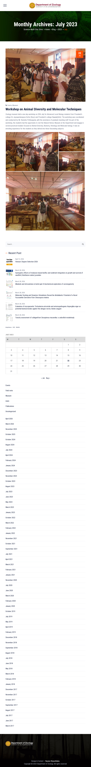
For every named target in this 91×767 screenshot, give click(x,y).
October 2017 (10, 700)
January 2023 (10, 512)
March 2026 (10, 424)
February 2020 (11, 601)
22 (68, 361)
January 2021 (10, 575)
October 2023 (10, 481)
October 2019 (10, 611)
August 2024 (10, 445)
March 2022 (10, 523)
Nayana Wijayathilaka (52, 761)
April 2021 (9, 559)
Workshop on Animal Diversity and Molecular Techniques (43, 109)
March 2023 (10, 507)
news (7, 401)
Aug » (48, 378)
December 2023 (11, 471)
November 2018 (11, 643)
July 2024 (9, 450)
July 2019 (9, 616)
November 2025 (11, 429)
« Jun (43, 378)
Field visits (9, 391)
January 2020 (10, 606)
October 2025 (10, 434)
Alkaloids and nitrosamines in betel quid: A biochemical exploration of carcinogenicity (44, 284)
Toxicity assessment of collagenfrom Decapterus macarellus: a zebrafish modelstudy (44, 318)
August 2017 (10, 710)
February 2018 (11, 679)
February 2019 (11, 632)
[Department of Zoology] (45, 5)
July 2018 (9, 658)
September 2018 (11, 648)
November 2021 (11, 538)
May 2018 (9, 669)
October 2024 (10, 439)
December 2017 (11, 689)
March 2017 (10, 726)
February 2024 (11, 460)
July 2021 (9, 554)
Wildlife (18, 327)
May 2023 (9, 502)
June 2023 (9, 497)
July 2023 (9, 492)
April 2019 (9, 627)
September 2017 (11, 705)
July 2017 (9, 715)
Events (9, 105)
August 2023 (10, 486)
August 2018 (10, 653)
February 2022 (11, 528)
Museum (15, 105)
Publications (10, 406)
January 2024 (10, 466)
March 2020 (10, 596)
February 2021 (11, 570)
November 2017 (11, 695)
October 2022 (10, 518)
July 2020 (9, 585)
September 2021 (11, 549)
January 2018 (10, 684)
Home (47, 29)
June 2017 (9, 721)
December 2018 (11, 637)
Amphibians (9, 327)
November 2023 (11, 476)
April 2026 (9, 419)
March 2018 (10, 674)
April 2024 (9, 455)
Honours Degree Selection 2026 (26, 262)
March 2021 (10, 564)
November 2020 (11, 580)
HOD (14, 327)
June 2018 (9, 663)
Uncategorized (11, 411)
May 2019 (9, 622)
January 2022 (10, 533)
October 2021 (10, 544)
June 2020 (9, 590)
